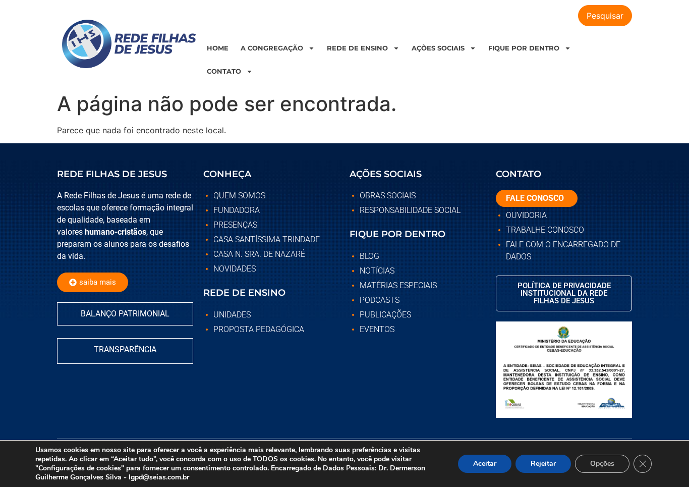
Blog (369, 256)
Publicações (385, 314)
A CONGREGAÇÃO (272, 48)
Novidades (234, 269)
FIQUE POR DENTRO (523, 48)
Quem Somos (239, 195)
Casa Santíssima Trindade (266, 239)
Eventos (377, 329)
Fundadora (236, 210)
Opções (602, 463)
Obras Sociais (388, 195)
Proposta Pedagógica (258, 329)
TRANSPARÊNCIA (125, 349)
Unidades (232, 314)
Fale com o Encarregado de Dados (563, 250)
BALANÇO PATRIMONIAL (125, 313)
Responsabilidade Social (410, 210)
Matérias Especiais (398, 285)
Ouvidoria (526, 215)
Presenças (235, 225)
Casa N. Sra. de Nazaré (259, 254)
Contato (224, 71)
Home (217, 48)
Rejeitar (543, 463)
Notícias (377, 271)
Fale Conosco (535, 198)
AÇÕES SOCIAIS (438, 48)
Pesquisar (605, 16)
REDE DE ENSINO (357, 48)
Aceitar (484, 463)
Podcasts (379, 300)
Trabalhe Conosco (545, 230)
